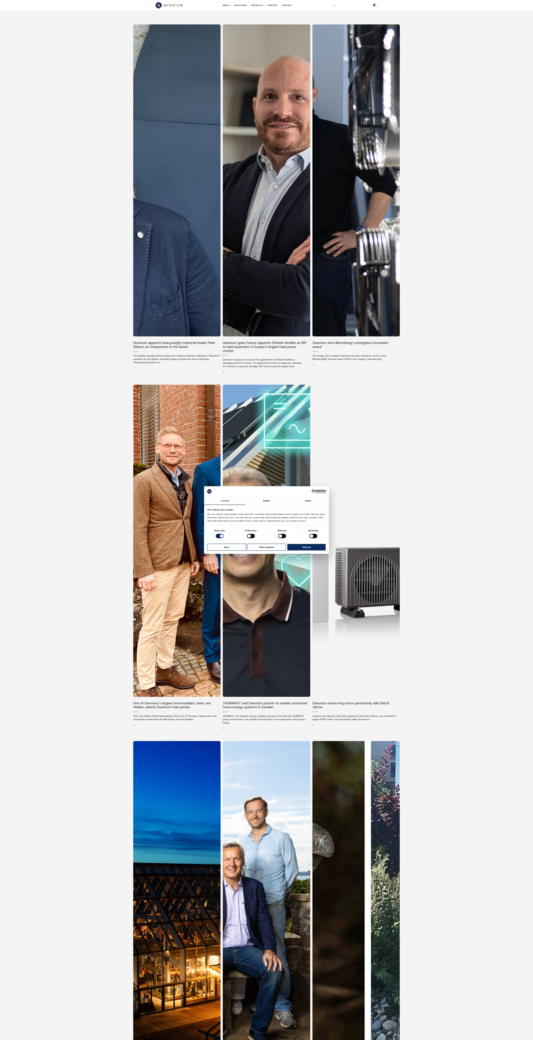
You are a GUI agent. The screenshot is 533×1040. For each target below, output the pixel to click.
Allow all (306, 547)
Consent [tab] (225, 500)
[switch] (251, 536)
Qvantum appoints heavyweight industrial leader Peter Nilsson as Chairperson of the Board (174, 345)
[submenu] (377, 5)
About (226, 5)
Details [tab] (266, 500)
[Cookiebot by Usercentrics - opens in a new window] (314, 491)
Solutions (240, 5)
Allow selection (266, 547)
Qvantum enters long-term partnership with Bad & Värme (350, 705)
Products (257, 5)
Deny (226, 547)
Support (272, 5)
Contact (287, 5)
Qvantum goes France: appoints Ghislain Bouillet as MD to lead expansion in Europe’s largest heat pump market (264, 347)
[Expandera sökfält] (334, 5)
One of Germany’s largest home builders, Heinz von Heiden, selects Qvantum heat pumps (172, 705)
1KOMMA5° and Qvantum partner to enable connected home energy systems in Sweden (265, 705)
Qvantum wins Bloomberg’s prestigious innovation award (350, 345)
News (136, 351)
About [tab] (308, 500)
